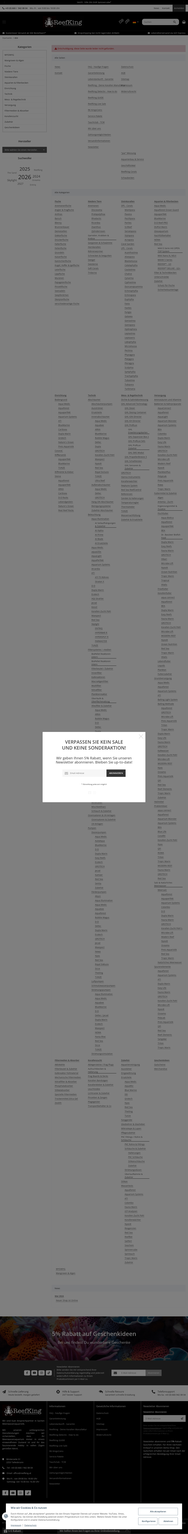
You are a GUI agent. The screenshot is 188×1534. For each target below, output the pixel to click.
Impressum (16, 1525)
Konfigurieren (149, 1521)
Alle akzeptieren (158, 1511)
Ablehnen (168, 1521)
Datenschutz (30, 1525)
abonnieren (116, 773)
